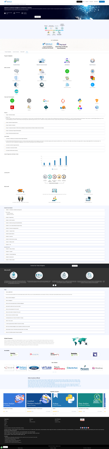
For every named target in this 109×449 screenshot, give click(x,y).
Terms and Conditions (55, 227)
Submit (54, 229)
